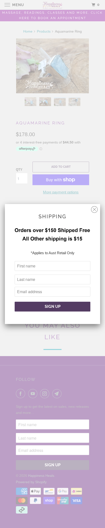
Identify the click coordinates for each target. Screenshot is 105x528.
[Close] (94, 208)
